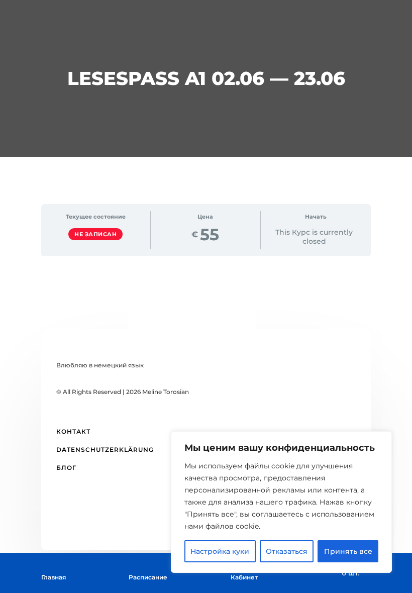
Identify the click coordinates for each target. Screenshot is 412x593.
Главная (53, 577)
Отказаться (286, 551)
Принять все (348, 551)
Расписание (148, 577)
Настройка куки (219, 551)
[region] (281, 502)
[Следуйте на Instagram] (166, 520)
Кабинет (244, 577)
